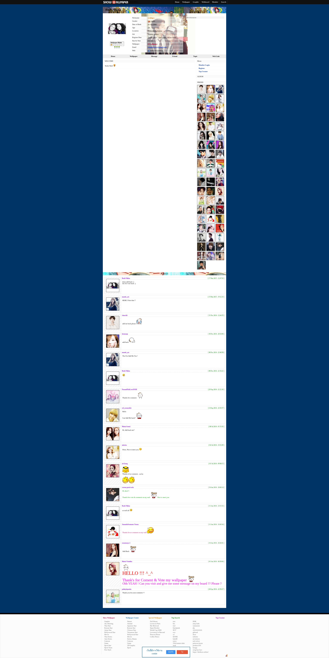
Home (113, 56)
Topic (195, 56)
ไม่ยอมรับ (182, 652)
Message (154, 56)
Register (202, 68)
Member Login (204, 65)
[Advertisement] (205, 35)
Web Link (216, 56)
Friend (174, 56)
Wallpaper (134, 56)
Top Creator (203, 71)
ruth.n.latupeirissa (156, 51)
